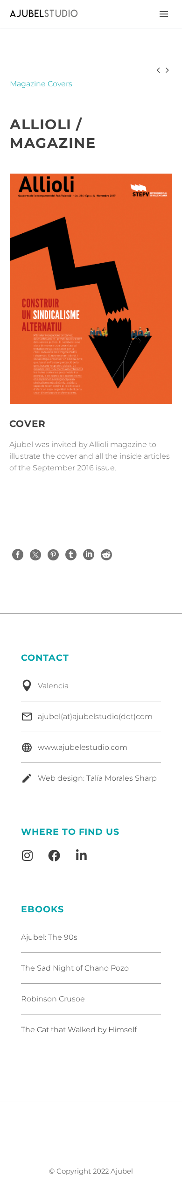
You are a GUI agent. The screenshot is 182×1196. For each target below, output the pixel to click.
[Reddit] (106, 554)
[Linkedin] (81, 855)
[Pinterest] (53, 554)
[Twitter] (35, 554)
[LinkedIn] (88, 554)
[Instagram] (27, 855)
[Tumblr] (71, 554)
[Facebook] (17, 554)
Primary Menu (163, 14)
